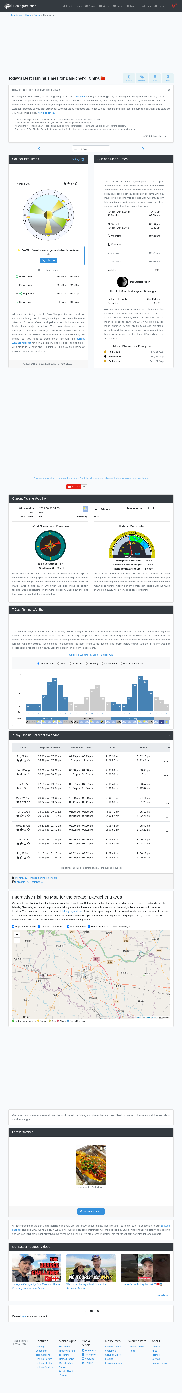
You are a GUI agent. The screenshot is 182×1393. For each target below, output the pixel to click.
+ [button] (17, 935)
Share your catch (92, 1211)
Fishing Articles (44, 1367)
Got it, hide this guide (157, 136)
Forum (120, 6)
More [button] (133, 6)
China (28, 15)
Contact (156, 1346)
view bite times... (47, 112)
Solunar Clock (113, 1354)
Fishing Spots (15, 15)
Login (148, 6)
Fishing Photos (44, 1363)
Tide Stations (43, 1354)
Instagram (90, 1354)
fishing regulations (72, 911)
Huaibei (80, 96)
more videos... (162, 1295)
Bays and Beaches (25, 926)
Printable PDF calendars (29, 881)
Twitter (88, 1362)
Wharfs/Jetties (78, 926)
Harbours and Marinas (53, 926)
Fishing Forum (44, 1358)
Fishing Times (74, 6)
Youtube (89, 1358)
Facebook (90, 1350)
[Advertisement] (91, 44)
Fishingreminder (24, 6)
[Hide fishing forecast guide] (169, 90)
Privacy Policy (159, 1363)
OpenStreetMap (151, 1017)
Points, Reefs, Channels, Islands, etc (111, 926)
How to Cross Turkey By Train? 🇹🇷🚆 (142, 1284)
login (23, 1316)
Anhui (37, 15)
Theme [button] (162, 6)
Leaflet (138, 1017)
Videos (106, 6)
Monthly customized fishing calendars (36, 877)
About (155, 1350)
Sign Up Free (48, 260)
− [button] (17, 940)
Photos (92, 6)
